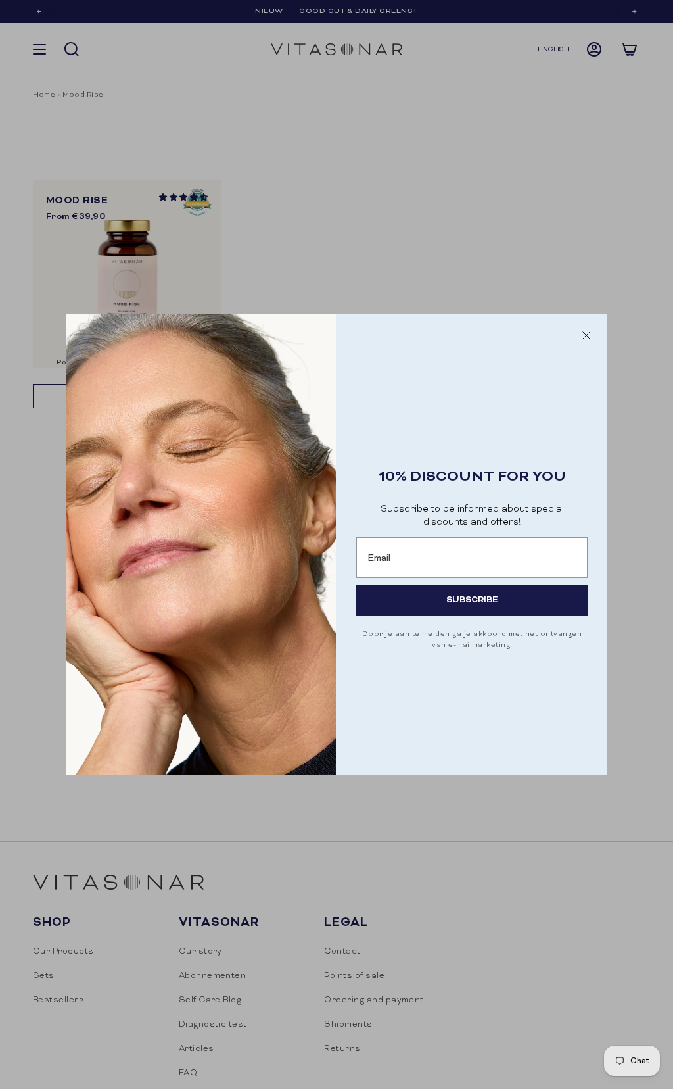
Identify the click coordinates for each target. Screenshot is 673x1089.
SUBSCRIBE (472, 599)
